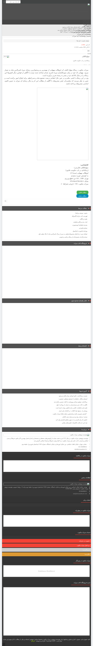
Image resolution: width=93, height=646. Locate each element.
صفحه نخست (86, 20)
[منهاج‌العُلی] (6, 56)
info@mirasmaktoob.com (80, 493)
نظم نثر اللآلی (83, 219)
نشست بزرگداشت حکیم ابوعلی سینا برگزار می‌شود (73, 396)
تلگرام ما (87, 554)
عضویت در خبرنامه (84, 541)
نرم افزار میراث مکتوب (83, 545)
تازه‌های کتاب (86, 26)
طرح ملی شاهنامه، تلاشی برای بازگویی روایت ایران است (71, 408)
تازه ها (78, 41)
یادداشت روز (87, 22)
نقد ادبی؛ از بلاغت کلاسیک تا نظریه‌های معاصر (74, 423)
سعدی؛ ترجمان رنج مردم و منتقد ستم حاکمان (74, 417)
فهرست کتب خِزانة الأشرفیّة (79, 216)
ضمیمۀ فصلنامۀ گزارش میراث (81, 32)
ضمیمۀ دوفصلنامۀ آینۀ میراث (81, 36)
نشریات (88, 28)
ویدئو (89, 53)
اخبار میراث (87, 24)
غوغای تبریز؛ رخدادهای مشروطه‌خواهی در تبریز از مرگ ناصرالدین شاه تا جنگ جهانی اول (63, 234)
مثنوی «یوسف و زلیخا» (81, 213)
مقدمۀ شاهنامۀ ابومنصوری (79, 225)
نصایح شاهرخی (83, 228)
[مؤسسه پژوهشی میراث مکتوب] (80, 11)
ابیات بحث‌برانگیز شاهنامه (80, 222)
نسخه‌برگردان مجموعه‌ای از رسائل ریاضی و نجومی (73, 237)
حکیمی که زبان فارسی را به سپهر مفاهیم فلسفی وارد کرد (71, 419)
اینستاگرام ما (86, 550)
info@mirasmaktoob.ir (80, 449)
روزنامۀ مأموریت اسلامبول (80, 231)
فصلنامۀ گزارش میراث (83, 30)
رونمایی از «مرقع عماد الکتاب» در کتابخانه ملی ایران (73, 411)
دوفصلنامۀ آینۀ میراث (84, 34)
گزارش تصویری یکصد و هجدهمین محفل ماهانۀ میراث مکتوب (69, 414)
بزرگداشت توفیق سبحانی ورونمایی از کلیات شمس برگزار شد (70, 402)
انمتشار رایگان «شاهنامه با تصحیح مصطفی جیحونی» (72, 399)
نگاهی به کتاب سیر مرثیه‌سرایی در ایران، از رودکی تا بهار (71, 405)
